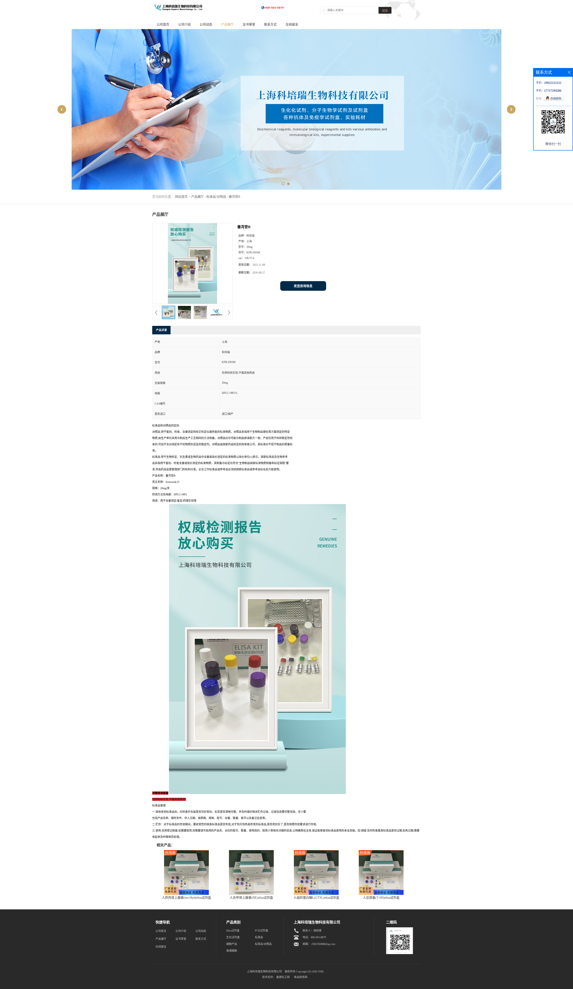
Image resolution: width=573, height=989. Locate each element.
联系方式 (270, 24)
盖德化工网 (283, 977)
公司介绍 (184, 24)
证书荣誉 (249, 24)
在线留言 (292, 24)
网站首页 (181, 196)
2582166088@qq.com (323, 944)
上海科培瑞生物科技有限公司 (264, 971)
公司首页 (163, 24)
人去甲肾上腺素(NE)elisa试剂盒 (251, 897)
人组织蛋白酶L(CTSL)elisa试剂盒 (316, 897)
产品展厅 (227, 24)
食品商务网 (300, 977)
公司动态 (206, 24)
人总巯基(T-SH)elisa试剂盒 (381, 897)
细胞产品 (231, 944)
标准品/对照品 (216, 196)
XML (321, 971)
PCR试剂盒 (261, 930)
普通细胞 (231, 950)
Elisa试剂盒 (232, 930)
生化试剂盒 (233, 937)
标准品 (259, 937)
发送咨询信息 (303, 286)
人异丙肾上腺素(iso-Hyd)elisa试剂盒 (186, 897)
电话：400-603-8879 (314, 937)
